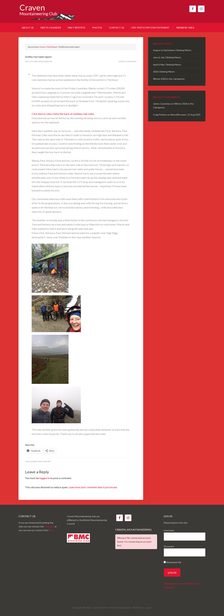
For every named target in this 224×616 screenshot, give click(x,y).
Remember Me (173, 562)
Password (169, 546)
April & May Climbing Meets (167, 64)
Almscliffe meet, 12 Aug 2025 (185, 114)
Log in (149, 607)
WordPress (138, 607)
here (51, 530)
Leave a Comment (128, 61)
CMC (46, 11)
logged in (44, 478)
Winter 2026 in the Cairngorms (169, 78)
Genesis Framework (120, 607)
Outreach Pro (100, 607)
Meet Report (44, 461)
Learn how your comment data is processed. (93, 487)
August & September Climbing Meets (172, 50)
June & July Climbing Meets (167, 57)
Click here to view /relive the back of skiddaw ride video (63, 113)
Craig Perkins (160, 114)
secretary (49, 526)
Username (169, 530)
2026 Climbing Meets (164, 71)
